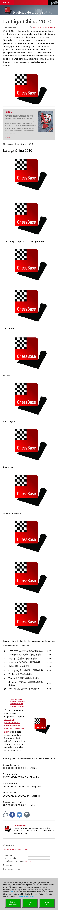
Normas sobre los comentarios (16, 849)
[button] (19, 2)
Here (11, 892)
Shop (6, 3)
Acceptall (47, 903)
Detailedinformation (13, 903)
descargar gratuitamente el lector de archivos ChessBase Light (14, 725)
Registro (28, 861)
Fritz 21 (9, 112)
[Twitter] (19, 814)
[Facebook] (12, 814)
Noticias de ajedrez (28, 12)
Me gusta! (37, 27)
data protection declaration (27, 896)
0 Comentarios (49, 27)
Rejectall (30, 903)
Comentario (8, 865)
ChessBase (20, 825)
